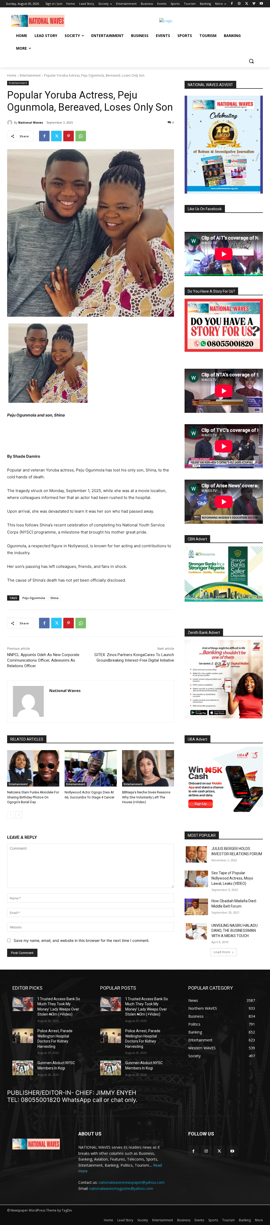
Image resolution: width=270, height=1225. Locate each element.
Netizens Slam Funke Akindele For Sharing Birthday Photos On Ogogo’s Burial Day (33, 797)
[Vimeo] (254, 4)
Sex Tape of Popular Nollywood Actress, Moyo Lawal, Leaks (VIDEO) (232, 878)
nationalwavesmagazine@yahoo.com (121, 1188)
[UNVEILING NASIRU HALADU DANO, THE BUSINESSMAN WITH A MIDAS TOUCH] (196, 931)
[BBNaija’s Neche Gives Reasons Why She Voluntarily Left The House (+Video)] (148, 768)
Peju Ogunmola (33, 598)
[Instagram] (239, 4)
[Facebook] (232, 4)
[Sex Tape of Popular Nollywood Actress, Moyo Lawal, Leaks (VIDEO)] (196, 879)
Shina (54, 598)
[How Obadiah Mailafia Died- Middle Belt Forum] (196, 907)
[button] (251, 61)
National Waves (30, 122)
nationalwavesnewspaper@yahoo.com (132, 1182)
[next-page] (19, 814)
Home (11, 75)
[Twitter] (247, 4)
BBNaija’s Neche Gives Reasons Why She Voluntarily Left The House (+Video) (146, 797)
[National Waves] (10, 122)
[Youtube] (261, 4)
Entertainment (30, 75)
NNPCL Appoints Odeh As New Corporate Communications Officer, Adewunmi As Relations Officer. (43, 660)
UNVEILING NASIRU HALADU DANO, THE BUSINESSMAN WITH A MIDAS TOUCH (234, 930)
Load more (222, 952)
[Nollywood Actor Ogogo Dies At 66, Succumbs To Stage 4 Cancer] (91, 768)
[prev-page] (10, 814)
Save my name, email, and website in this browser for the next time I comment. (82, 940)
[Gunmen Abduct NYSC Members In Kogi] (22, 1067)
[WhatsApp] (80, 136)
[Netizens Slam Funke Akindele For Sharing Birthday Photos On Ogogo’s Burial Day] (33, 768)
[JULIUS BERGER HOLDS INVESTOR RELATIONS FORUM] (196, 854)
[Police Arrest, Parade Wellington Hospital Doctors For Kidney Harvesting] (22, 1035)
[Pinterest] (68, 136)
